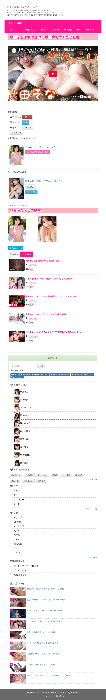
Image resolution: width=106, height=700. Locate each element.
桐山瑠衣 (78, 475)
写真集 (57, 29)
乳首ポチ (76, 374)
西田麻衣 (15, 480)
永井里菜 (66, 475)
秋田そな (27, 117)
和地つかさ (28, 480)
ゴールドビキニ (87, 374)
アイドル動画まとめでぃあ (21, 6)
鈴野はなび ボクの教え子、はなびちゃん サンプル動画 (48, 675)
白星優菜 (29, 475)
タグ (45, 29)
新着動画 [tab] (26, 254)
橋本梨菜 (41, 480)
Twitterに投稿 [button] (16, 248)
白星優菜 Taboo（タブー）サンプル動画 (42, 653)
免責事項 (79, 30)
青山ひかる (42, 475)
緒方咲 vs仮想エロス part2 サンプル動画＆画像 (45, 599)
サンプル (16, 374)
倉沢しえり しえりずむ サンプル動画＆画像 (44, 610)
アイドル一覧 (91, 479)
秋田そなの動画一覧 (19, 205)
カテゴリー (31, 29)
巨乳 (26, 122)
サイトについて (47, 696)
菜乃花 (55, 475)
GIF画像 (36, 374)
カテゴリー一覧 (90, 509)
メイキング (16, 132)
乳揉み (54, 374)
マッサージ (26, 374)
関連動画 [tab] (14, 254)
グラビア (27, 128)
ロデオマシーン (18, 377)
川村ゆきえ (34, 336)
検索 (41, 365)
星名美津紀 (15, 475)
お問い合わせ (90, 30)
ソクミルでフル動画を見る (37, 152)
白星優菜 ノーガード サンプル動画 (40, 664)
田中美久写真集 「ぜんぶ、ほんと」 (44, 180)
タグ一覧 (93, 557)
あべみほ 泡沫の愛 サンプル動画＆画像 (42, 643)
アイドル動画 (15, 23)
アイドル (16, 29)
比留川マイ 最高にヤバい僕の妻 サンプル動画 (45, 588)
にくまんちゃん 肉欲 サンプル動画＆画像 (43, 621)
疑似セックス (64, 374)
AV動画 (69, 29)
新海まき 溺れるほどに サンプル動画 (41, 632)
